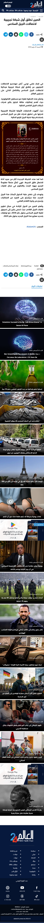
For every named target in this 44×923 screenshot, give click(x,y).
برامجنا (15, 867)
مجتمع (33, 864)
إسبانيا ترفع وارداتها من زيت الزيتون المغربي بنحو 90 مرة (22, 389)
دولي (33, 854)
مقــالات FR (10, 10)
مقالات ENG (13, 864)
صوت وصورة (28, 10)
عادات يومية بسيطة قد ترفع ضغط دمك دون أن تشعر (22, 516)
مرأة (34, 861)
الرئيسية (35, 10)
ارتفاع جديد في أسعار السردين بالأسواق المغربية (22, 420)
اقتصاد (33, 857)
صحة (33, 867)
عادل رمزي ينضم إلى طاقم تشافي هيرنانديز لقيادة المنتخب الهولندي (22, 631)
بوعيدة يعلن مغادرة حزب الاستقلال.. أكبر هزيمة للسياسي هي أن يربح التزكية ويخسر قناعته (22, 567)
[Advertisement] (22, 65)
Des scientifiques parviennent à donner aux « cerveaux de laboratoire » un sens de (22, 355)
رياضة (33, 874)
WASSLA (17, 906)
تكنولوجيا (32, 871)
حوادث (15, 854)
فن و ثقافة (13, 850)
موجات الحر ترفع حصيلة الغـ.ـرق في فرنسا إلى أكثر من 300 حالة (22, 483)
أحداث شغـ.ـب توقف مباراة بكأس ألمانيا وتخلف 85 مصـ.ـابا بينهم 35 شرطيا (22, 599)
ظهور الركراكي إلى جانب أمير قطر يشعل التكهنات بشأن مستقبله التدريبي (22, 726)
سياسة (33, 850)
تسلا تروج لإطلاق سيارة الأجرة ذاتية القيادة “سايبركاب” (22, 664)
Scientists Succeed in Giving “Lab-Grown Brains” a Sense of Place (22, 323)
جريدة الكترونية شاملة (26, 266)
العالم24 (36, 266)
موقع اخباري (40, 269)
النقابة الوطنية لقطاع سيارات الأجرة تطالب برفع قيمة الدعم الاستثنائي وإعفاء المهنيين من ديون (22, 451)
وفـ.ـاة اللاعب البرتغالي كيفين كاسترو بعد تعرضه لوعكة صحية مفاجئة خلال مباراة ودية (22, 811)
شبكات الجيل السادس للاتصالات (10, 266)
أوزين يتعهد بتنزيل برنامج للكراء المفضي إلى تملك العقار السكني (22, 758)
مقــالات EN (19, 10)
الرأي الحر (14, 871)
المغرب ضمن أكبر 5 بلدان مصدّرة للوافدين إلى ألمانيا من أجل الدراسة (22, 695)
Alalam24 (31, 226)
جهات (15, 857)
